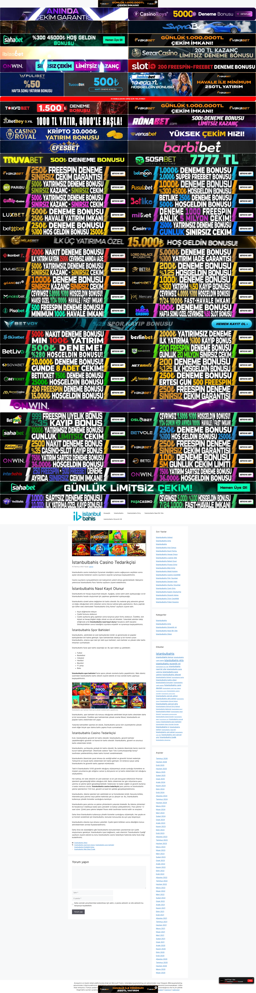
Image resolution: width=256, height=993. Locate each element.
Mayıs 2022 (160, 888)
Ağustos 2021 (161, 918)
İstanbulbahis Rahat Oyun (166, 561)
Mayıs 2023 (160, 847)
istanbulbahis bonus (164, 657)
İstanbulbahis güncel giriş (167, 704)
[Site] (64, 173)
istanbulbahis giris (174, 660)
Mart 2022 (160, 895)
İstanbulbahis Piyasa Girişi (166, 565)
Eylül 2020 (160, 956)
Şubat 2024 (161, 816)
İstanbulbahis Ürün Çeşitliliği (167, 599)
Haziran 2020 (161, 966)
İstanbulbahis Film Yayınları (167, 578)
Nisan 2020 (160, 973)
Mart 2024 (160, 813)
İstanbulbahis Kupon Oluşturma (168, 592)
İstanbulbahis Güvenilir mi (166, 627)
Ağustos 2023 (161, 837)
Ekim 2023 (160, 830)
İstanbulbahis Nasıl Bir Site (154, 513)
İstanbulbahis (118, 513)
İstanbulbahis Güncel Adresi (169, 701)
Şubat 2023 (161, 857)
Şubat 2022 (160, 898)
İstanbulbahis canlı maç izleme (172, 688)
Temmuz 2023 (162, 840)
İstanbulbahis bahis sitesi (166, 680)
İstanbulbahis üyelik (168, 737)
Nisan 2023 (160, 850)
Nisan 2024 (160, 809)
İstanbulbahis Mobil (163, 711)
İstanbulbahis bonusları (164, 683)
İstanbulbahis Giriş (134, 513)
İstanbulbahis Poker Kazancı (167, 602)
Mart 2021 (160, 935)
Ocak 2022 (160, 901)
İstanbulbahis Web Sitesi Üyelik (84, 849)
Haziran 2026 (161, 762)
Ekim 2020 (160, 952)
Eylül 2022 (160, 874)
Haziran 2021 (161, 925)
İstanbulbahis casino (161, 691)
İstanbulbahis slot (163, 719)
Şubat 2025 (160, 775)
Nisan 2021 (160, 932)
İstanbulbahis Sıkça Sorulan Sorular (167, 724)
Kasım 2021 (160, 908)
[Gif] (128, 242)
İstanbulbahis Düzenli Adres (167, 595)
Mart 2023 (160, 854)
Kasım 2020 (161, 949)
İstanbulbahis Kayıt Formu (166, 551)
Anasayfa (107, 513)
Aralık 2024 (160, 782)
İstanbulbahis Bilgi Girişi (165, 568)
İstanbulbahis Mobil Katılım (167, 571)
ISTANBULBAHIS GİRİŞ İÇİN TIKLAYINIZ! (128, 99)
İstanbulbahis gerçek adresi (167, 696)
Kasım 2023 (161, 827)
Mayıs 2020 (160, 969)
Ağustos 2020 (161, 959)
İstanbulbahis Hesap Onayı (167, 554)
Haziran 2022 (161, 884)
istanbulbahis (165, 653)
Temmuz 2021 (161, 922)
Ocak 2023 (160, 861)
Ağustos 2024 (161, 796)
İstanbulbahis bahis (178, 677)
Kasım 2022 (161, 867)
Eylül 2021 (160, 915)
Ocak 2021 (160, 942)
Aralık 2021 (160, 905)
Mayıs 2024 (160, 806)
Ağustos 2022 (161, 877)
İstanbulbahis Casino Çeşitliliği (168, 575)
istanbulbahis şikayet (171, 675)
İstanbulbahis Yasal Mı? (169, 729)
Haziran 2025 (161, 769)
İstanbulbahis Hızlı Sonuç (166, 548)
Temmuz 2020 (162, 963)
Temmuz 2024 (162, 799)
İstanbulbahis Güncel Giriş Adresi (168, 706)
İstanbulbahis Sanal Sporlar (165, 717)
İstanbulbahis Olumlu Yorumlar (168, 585)
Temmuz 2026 (162, 759)
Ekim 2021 (160, 911)
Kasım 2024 (161, 786)
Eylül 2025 (160, 765)
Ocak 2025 (160, 779)
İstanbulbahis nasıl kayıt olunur (84, 845)
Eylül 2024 (160, 793)
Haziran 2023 (161, 843)
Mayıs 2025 (160, 772)
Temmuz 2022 (162, 881)
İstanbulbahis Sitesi (80, 843)
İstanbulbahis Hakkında (163, 709)
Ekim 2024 (160, 789)
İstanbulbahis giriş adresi (166, 699)
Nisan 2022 (160, 891)
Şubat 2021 (160, 939)
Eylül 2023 (160, 833)
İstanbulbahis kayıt (177, 709)
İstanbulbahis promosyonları (169, 714)
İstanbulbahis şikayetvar (163, 740)
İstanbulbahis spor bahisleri (105, 845)
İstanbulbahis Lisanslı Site (166, 558)
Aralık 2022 (160, 864)
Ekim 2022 (160, 871)
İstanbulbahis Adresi (164, 537)
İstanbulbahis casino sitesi (168, 693)
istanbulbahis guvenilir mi (168, 663)
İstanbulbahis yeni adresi (165, 732)
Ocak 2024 (160, 820)
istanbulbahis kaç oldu (162, 666)
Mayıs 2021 (160, 929)
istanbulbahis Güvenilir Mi (113, 519)
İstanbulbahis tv (162, 727)
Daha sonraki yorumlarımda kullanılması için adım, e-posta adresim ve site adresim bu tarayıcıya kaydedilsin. (108, 904)
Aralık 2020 (160, 945)
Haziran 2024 (161, 803)
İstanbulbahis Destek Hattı (166, 582)
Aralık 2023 (160, 823)
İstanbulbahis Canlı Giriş (166, 588)
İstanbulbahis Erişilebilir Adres (84, 847)
